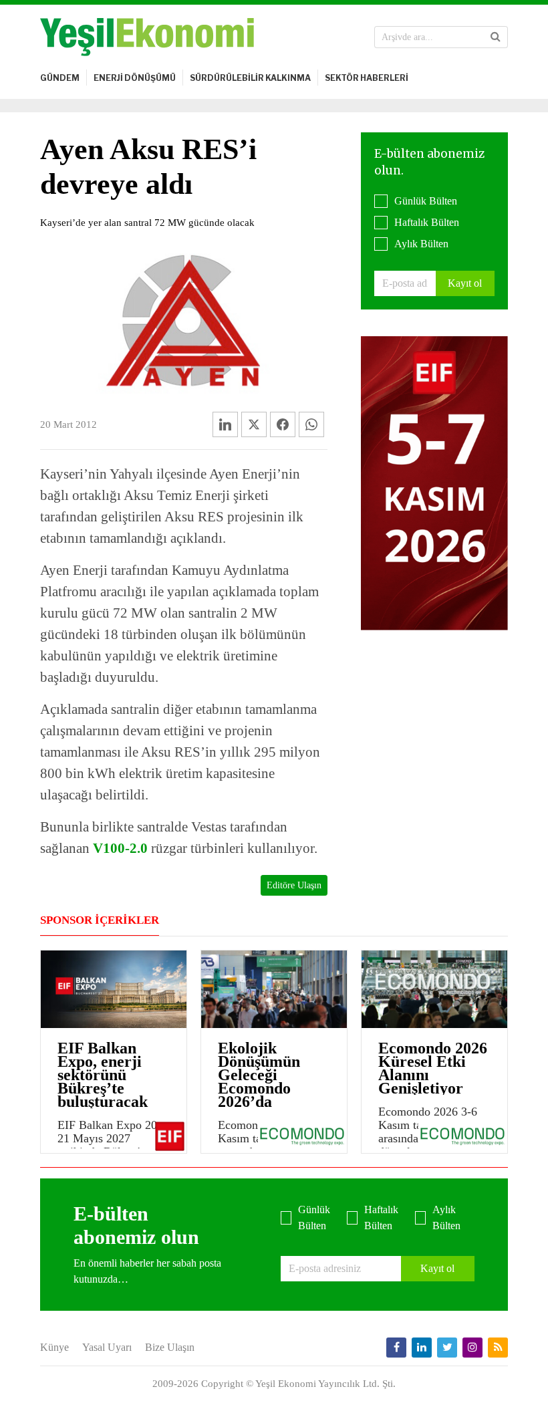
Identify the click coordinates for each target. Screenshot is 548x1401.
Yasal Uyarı (107, 1347)
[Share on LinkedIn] (225, 424)
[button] (496, 36)
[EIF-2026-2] (434, 481)
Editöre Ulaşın (294, 885)
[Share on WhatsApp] (311, 424)
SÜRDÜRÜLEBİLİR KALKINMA (250, 78)
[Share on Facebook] (282, 424)
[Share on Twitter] (254, 424)
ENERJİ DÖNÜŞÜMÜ (135, 78)
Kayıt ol (465, 283)
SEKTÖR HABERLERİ (366, 78)
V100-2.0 (120, 848)
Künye (54, 1347)
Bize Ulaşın (169, 1347)
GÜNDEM (60, 78)
